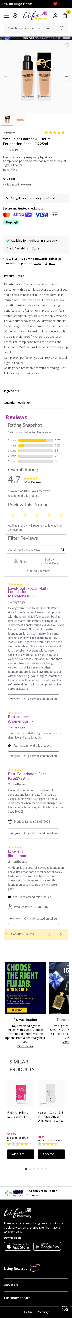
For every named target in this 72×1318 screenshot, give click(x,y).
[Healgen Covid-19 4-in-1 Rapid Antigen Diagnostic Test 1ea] (51, 1093)
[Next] (66, 76)
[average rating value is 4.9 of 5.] (18, 1144)
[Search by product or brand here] (61, 28)
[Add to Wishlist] (67, 45)
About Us (11, 1285)
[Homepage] (34, 15)
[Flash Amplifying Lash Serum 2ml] (20, 1093)
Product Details (14, 276)
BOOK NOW (25, 1046)
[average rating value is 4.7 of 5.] (55, 132)
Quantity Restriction (17, 402)
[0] (64, 15)
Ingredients (11, 391)
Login (37, 263)
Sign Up (50, 263)
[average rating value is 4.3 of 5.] (48, 1144)
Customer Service (17, 1298)
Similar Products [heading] (22, 1065)
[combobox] (36, 28)
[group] (21, 1119)
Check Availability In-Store (22, 248)
